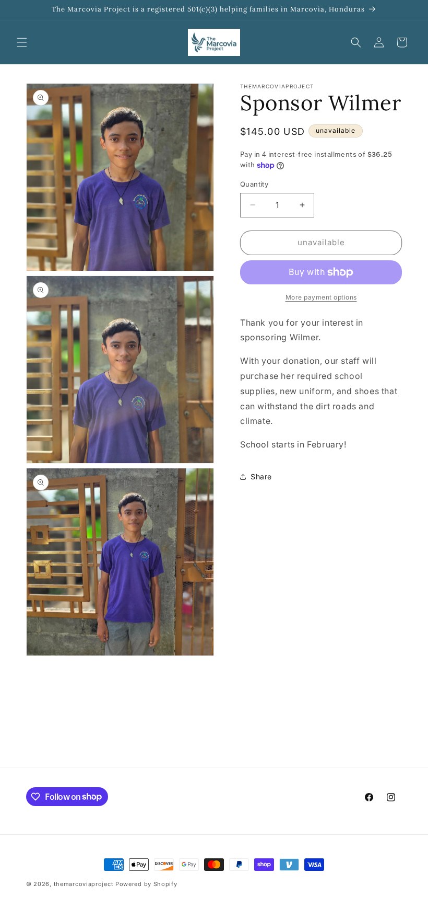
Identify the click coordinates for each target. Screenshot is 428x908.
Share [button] (261, 476)
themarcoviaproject (84, 884)
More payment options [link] (321, 297)
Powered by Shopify (146, 884)
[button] (21, 42)
